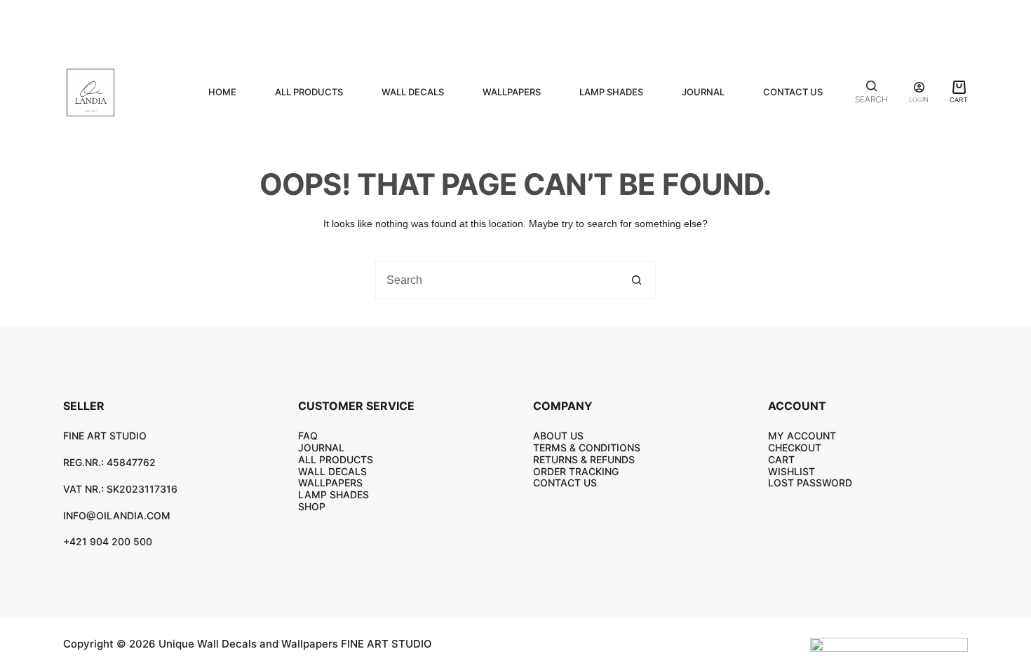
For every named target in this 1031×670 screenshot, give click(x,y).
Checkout (794, 447)
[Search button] (636, 280)
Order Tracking (576, 471)
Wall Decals (413, 91)
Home (222, 91)
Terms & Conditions (586, 447)
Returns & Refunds (584, 459)
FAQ (308, 436)
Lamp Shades (611, 91)
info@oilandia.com (116, 515)
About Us (558, 436)
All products (309, 91)
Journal (703, 91)
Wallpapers (512, 91)
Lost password (810, 482)
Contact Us (793, 91)
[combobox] (497, 280)
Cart (781, 459)
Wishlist (791, 471)
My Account (802, 436)
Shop (311, 506)
